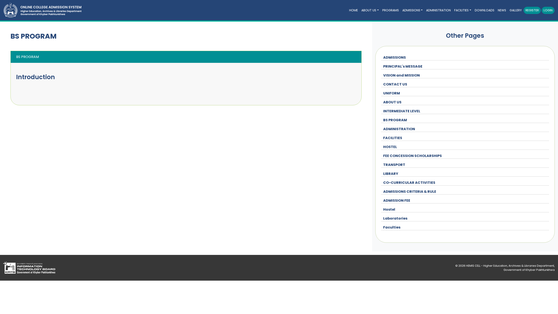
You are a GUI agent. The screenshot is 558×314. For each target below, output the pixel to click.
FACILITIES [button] (461, 10)
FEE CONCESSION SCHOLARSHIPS (412, 155)
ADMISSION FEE (396, 200)
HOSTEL (390, 146)
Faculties (391, 227)
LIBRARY (390, 173)
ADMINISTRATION (399, 128)
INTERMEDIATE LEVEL (401, 111)
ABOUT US (392, 102)
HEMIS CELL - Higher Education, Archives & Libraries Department (510, 266)
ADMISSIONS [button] (411, 10)
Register (532, 10)
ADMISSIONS (394, 57)
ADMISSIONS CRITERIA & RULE (409, 191)
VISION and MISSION (401, 75)
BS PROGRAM (395, 120)
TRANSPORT (394, 164)
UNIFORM (391, 93)
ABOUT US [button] (368, 10)
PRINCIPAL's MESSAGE (402, 66)
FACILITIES (392, 137)
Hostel (389, 209)
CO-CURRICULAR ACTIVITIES (409, 182)
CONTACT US (395, 84)
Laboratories (395, 218)
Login (548, 10)
